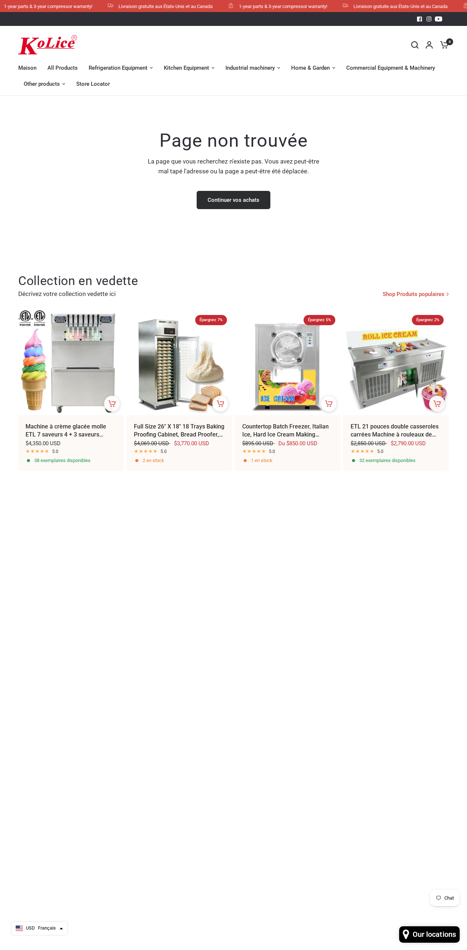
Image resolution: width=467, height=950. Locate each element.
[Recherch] (415, 45)
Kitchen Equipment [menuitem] (186, 68)
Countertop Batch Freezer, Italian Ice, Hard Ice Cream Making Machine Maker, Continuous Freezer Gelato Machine (285, 431)
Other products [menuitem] (42, 84)
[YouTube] (438, 19)
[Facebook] (419, 19)
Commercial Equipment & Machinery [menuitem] (390, 68)
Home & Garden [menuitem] (310, 68)
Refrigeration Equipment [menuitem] (118, 68)
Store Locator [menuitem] (93, 84)
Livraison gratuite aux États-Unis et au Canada (155, 6)
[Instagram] (429, 19)
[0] (442, 45)
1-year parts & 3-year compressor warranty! (273, 6)
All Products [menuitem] (62, 68)
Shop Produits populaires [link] (413, 294)
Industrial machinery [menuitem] (250, 68)
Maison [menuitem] (27, 68)
